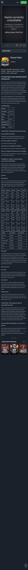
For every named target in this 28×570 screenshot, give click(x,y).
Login (17, 2)
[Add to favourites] (20, 45)
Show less (14, 338)
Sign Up (24, 2)
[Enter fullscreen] (24, 45)
